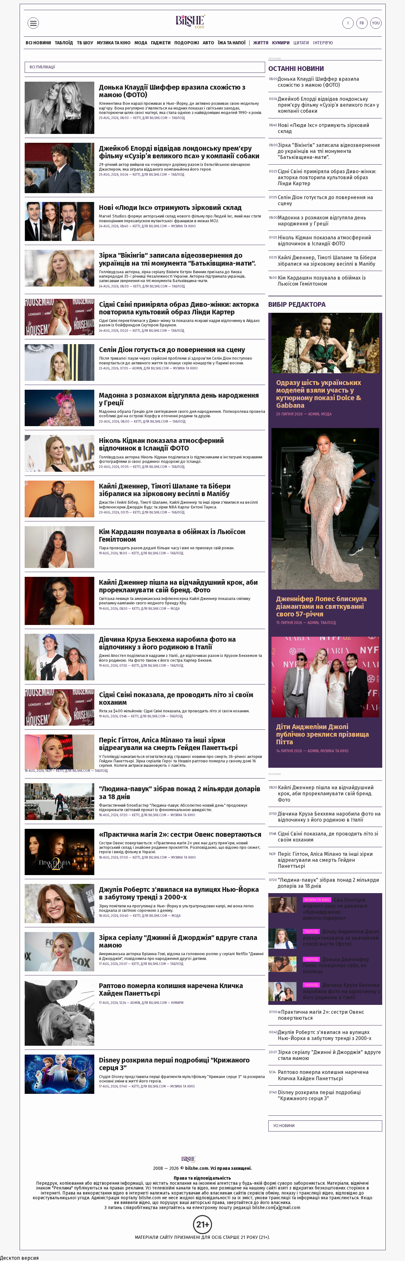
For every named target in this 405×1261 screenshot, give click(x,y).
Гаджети (161, 43)
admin (137, 368)
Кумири (281, 43)
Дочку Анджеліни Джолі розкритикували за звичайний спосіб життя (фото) (341, 938)
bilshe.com (196, 1168)
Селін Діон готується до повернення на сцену (172, 350)
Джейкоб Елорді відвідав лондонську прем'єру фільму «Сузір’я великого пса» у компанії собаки (179, 152)
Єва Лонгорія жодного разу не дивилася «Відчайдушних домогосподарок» (335, 909)
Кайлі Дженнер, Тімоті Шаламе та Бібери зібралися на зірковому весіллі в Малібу (165, 490)
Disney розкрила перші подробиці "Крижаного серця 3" (174, 1064)
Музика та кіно (114, 43)
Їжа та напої (232, 43)
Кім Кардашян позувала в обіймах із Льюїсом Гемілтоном (172, 535)
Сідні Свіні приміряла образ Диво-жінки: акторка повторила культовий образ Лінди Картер (179, 308)
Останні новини (296, 68)
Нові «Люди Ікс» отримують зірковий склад (170, 207)
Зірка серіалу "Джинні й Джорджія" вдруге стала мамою (178, 941)
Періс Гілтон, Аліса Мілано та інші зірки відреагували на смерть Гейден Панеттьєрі (168, 744)
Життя (260, 43)
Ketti (137, 118)
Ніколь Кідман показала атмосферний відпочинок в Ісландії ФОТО (161, 444)
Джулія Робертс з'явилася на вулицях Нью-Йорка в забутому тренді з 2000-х (179, 893)
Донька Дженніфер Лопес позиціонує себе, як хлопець (336, 965)
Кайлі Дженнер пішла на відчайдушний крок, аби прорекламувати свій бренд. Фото (178, 586)
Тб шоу (85, 43)
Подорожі (186, 43)
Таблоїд (178, 118)
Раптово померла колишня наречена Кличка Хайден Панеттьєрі (171, 989)
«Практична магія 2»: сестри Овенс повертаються (180, 834)
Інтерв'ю (323, 43)
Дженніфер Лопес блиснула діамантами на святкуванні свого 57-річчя (321, 606)
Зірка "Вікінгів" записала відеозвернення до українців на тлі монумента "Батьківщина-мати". (177, 259)
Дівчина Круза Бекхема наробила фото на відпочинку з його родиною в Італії (167, 643)
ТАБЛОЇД (64, 43)
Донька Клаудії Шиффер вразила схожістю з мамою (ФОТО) (172, 91)
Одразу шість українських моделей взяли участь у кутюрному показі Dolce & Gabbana (318, 394)
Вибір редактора (297, 304)
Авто (208, 43)
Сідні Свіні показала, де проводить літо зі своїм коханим (176, 698)
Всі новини (38, 43)
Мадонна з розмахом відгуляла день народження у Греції (179, 399)
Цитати (301, 43)
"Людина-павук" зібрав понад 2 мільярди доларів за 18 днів (179, 792)
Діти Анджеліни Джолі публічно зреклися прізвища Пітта (322, 734)
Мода (140, 43)
